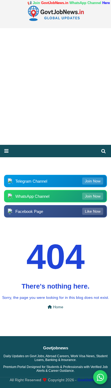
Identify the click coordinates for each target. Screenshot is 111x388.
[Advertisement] (55, 86)
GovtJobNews (89, 380)
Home (57, 307)
